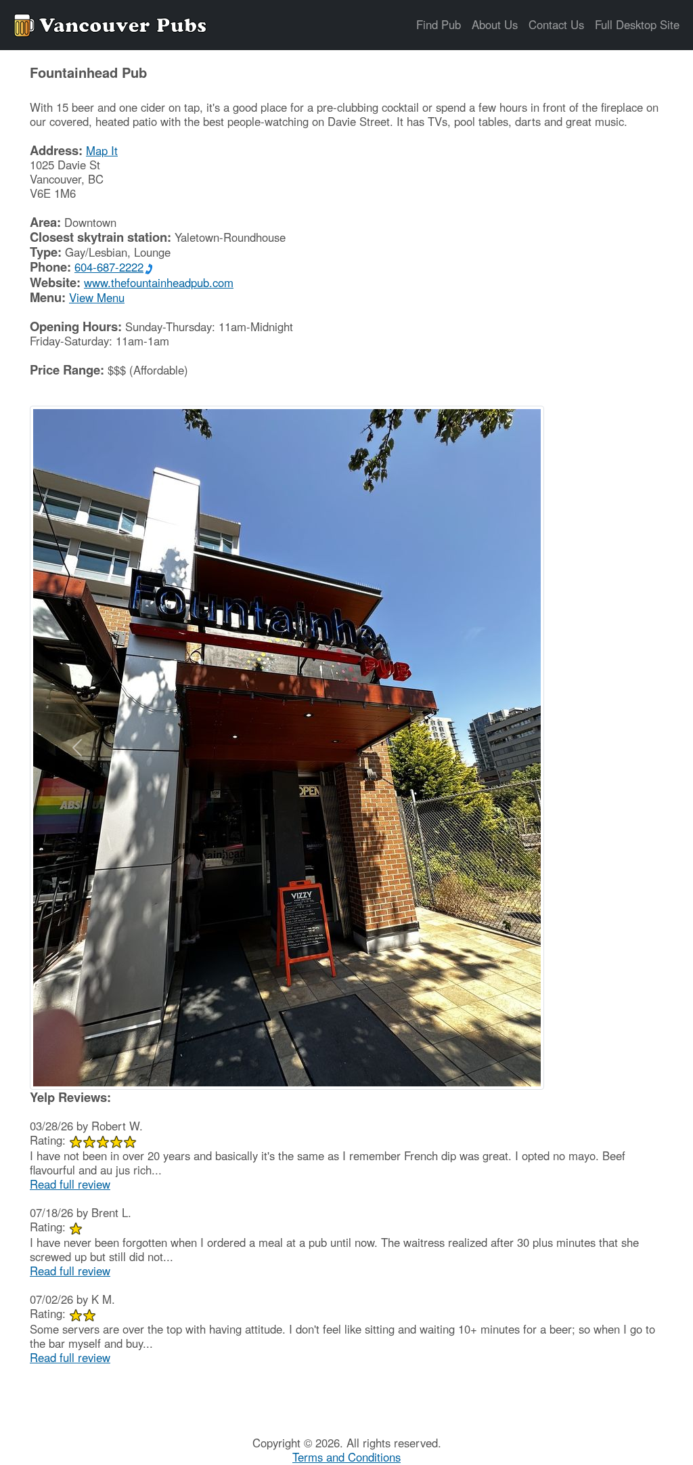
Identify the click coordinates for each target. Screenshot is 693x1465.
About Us (495, 24)
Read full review (70, 1184)
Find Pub (438, 24)
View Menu (97, 297)
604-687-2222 (108, 267)
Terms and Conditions (346, 1457)
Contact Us (556, 24)
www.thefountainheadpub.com (158, 282)
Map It (102, 150)
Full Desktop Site (637, 24)
